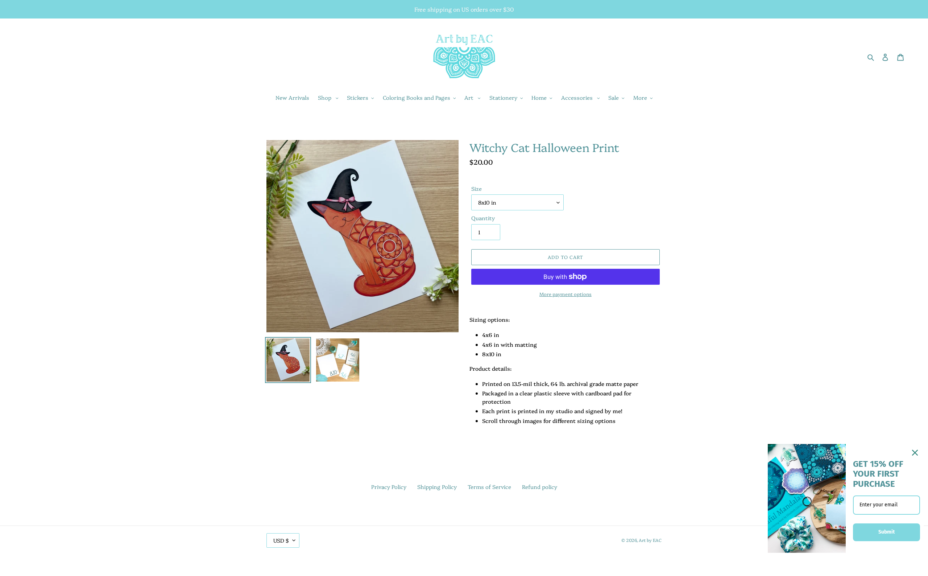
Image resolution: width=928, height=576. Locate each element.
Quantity (483, 218)
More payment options (565, 294)
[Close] (915, 452)
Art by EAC (650, 540)
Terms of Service (489, 486)
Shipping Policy (437, 486)
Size (476, 188)
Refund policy (539, 486)
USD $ (281, 540)
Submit (886, 532)
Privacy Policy (388, 486)
